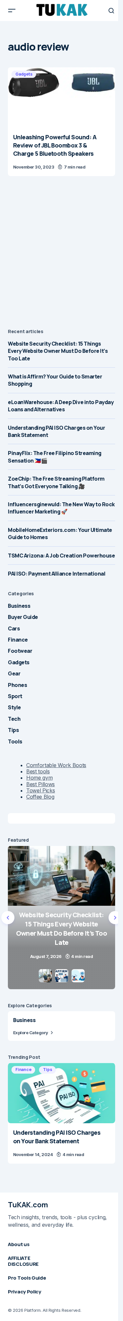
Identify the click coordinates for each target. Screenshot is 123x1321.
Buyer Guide (23, 617)
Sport (15, 696)
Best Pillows (40, 784)
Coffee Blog (40, 796)
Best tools (38, 771)
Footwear (20, 650)
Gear (14, 673)
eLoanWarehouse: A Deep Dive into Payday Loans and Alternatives (60, 406)
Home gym (39, 777)
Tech (14, 718)
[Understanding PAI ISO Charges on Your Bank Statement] (61, 1093)
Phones (17, 685)
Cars (14, 628)
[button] (12, 10)
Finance (18, 639)
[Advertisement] (61, 253)
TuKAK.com (28, 1205)
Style (14, 707)
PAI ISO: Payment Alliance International (56, 573)
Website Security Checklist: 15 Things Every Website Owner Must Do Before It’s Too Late (58, 351)
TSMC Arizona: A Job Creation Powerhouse (61, 555)
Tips (13, 730)
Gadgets (23, 74)
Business (19, 605)
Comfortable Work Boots (56, 765)
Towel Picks (40, 790)
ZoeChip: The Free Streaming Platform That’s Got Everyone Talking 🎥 (56, 482)
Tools (15, 741)
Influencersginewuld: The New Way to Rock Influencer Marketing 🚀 (61, 508)
